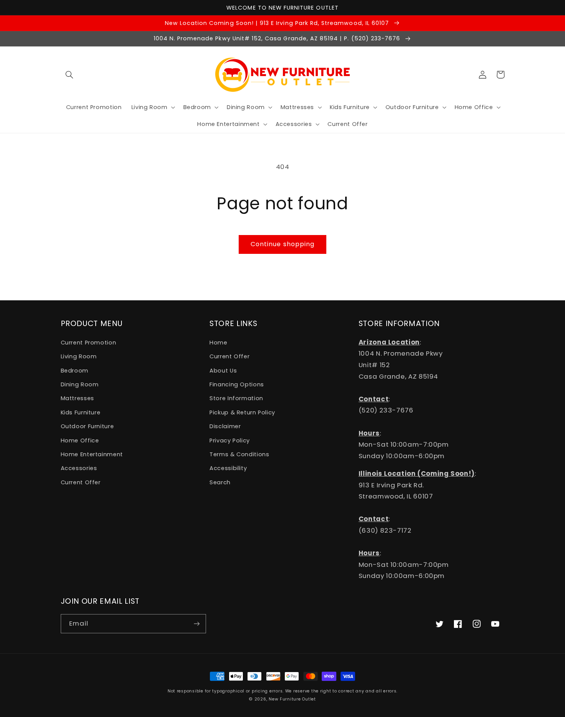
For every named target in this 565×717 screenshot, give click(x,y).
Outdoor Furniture (87, 426)
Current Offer (81, 482)
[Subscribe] (196, 623)
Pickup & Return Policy (242, 412)
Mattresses (77, 398)
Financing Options (236, 384)
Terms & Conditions (239, 454)
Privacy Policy (229, 440)
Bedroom (74, 370)
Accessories (79, 468)
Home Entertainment (92, 454)
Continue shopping (282, 244)
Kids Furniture (81, 412)
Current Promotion (88, 342)
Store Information (236, 398)
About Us (223, 370)
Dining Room (80, 384)
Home (218, 342)
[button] (69, 74)
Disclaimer (225, 426)
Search (220, 482)
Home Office (80, 440)
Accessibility (228, 468)
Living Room (79, 356)
